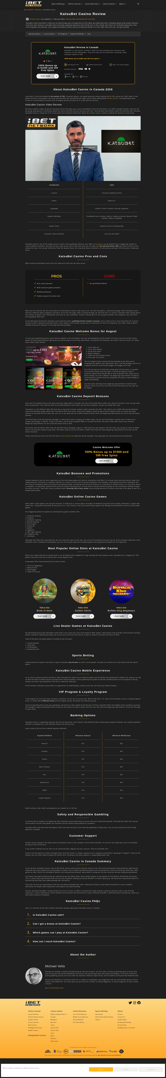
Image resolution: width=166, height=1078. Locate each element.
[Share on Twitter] (130, 1003)
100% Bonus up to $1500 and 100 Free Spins (81, 58)
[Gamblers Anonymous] (48, 1051)
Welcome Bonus (34, 34)
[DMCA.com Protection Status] (75, 1051)
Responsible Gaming (124, 1022)
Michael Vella (35, 19)
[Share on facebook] (139, 1003)
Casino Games (109, 4)
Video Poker (54, 1041)
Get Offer (104, 461)
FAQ (88, 34)
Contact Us (121, 1017)
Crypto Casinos (33, 1019)
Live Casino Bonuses (80, 1014)
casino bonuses (66, 436)
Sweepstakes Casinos (37, 1035)
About (121, 4)
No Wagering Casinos (35, 1028)
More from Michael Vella (54, 988)
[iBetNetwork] (33, 3)
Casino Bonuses (91, 4)
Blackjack (54, 1019)
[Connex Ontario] (101, 1051)
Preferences (151, 1069)
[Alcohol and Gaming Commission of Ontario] (88, 1051)
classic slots (65, 505)
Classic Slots (55, 1030)
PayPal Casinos (33, 1030)
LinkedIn (48, 984)
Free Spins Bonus (78, 1022)
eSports (97, 1019)
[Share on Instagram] (134, 1003)
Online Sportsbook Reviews (104, 1017)
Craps (52, 1025)
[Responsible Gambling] (65, 1051)
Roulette (53, 1038)
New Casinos (32, 1025)
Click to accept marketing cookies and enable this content (83, 149)
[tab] (83, 915)
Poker (52, 1036)
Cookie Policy (122, 1019)
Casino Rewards (78, 1019)
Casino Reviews (33, 1014)
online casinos (112, 98)
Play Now (45, 76)
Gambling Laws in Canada (126, 1028)
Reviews (38, 10)
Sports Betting (58, 4)
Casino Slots (55, 1028)
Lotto (52, 1033)
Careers (120, 1014)
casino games (98, 244)
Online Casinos (74, 4)
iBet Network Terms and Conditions (109, 1055)
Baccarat (53, 1022)
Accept (101, 1069)
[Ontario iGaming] (113, 1051)
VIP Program (62, 34)
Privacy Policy (122, 1025)
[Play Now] (56, 76)
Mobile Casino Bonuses (80, 1017)
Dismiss (126, 1069)
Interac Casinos (33, 1022)
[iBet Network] (121, 1051)
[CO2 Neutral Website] (58, 1051)
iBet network (28, 10)
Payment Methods (77, 34)
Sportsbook (99, 1014)
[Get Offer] (115, 461)
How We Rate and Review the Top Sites (80, 19)
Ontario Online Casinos (36, 1017)
